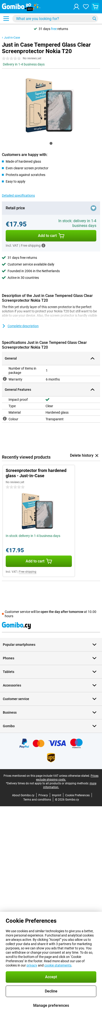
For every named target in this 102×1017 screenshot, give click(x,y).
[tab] (51, 143)
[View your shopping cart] (95, 6)
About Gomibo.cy (23, 795)
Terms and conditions (37, 799)
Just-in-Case (12, 37)
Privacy (43, 795)
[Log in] (76, 6)
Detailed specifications (18, 195)
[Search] (94, 18)
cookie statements (57, 965)
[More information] (43, 245)
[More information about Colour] (5, 419)
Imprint (56, 795)
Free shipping (27, 571)
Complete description (23, 326)
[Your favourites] (86, 6)
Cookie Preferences (77, 795)
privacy (32, 965)
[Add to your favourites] (93, 208)
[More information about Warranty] (5, 379)
